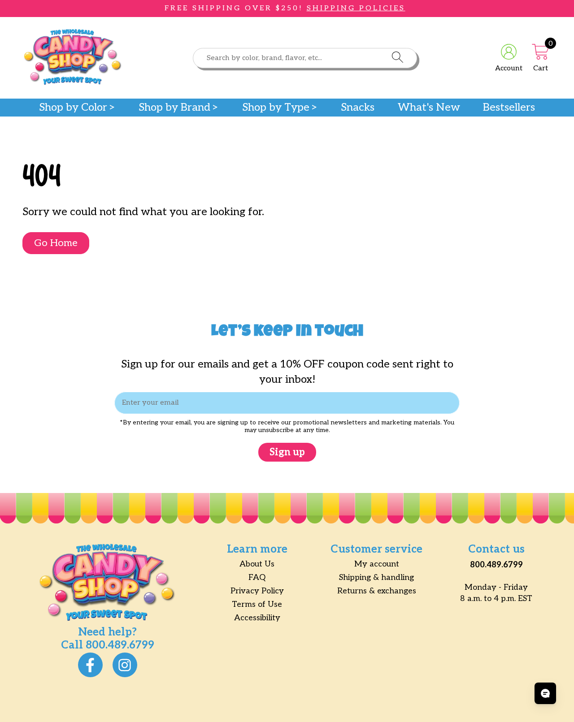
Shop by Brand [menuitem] (174, 107)
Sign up (287, 452)
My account (376, 564)
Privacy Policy (257, 591)
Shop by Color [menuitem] (73, 107)
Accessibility (257, 618)
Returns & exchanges (376, 591)
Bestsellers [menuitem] (509, 107)
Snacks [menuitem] (357, 107)
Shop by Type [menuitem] (275, 107)
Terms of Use (257, 604)
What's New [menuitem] (429, 107)
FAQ (256, 577)
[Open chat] (545, 693)
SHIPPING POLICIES (356, 8)
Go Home (56, 243)
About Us (256, 564)
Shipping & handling (376, 577)
